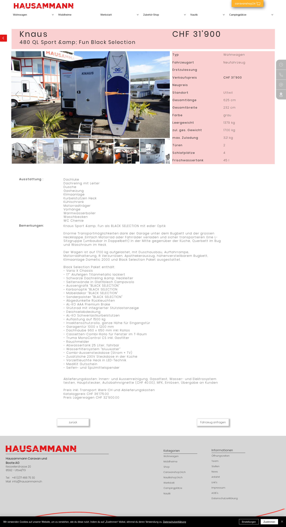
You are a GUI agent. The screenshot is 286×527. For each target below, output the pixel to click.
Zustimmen (269, 521)
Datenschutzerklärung (174, 521)
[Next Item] (164, 94)
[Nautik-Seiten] (224, 15)
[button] (281, 75)
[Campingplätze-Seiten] (272, 15)
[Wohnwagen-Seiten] (53, 15)
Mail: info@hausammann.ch (24, 481)
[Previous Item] (17, 94)
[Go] (3, 38)
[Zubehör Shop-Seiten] (185, 15)
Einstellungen (249, 521)
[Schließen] (282, 521)
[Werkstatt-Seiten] (138, 15)
